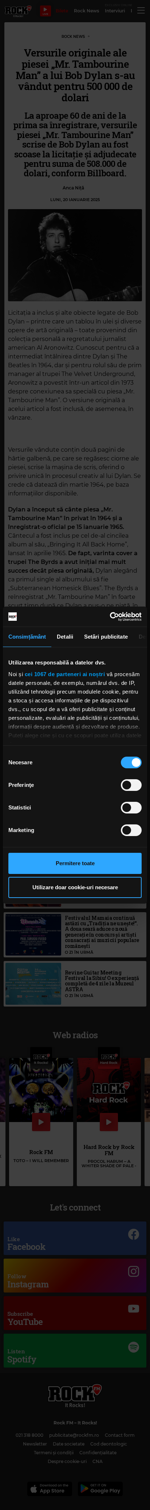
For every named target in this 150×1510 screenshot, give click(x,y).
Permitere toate (75, 863)
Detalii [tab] (65, 637)
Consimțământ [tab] (27, 637)
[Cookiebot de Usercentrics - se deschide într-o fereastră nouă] (110, 616)
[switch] (131, 785)
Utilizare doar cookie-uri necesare (75, 887)
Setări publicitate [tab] (106, 637)
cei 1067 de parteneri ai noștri (65, 674)
